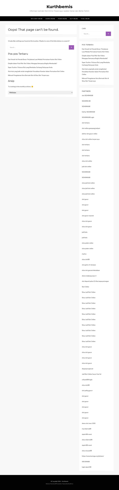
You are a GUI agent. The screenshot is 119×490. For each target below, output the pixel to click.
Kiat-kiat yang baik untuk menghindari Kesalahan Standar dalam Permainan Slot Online (36, 71)
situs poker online (87, 243)
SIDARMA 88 (86, 101)
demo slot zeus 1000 (88, 423)
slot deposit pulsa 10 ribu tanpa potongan (95, 281)
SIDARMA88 (86, 106)
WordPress (70, 483)
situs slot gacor (87, 221)
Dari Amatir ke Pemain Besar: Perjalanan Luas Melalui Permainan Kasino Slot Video (35, 59)
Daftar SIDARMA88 (88, 112)
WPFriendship (58, 483)
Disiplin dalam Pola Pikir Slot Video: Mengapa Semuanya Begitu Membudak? (32, 63)
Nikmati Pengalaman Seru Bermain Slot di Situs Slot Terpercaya (28, 75)
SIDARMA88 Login (88, 117)
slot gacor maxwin (88, 216)
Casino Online (50, 18)
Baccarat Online (36, 18)
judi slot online (86, 166)
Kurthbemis (59, 6)
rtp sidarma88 (86, 429)
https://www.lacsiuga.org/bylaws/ (93, 456)
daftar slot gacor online (89, 134)
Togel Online (85, 18)
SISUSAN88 (86, 462)
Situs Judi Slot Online (88, 292)
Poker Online (62, 18)
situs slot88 (86, 259)
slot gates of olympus (89, 265)
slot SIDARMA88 (87, 95)
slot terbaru (86, 123)
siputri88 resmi (87, 434)
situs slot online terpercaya (90, 139)
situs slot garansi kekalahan (91, 270)
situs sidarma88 (87, 440)
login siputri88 (86, 467)
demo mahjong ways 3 (89, 276)
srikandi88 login (87, 380)
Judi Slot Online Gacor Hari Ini (91, 374)
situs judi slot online (88, 183)
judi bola (84, 232)
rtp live (84, 254)
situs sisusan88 (87, 451)
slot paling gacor (87, 390)
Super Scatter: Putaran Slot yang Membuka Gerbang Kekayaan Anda (30, 67)
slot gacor (85, 199)
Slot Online (74, 18)
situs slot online (87, 161)
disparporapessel (87, 369)
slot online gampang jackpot (91, 128)
